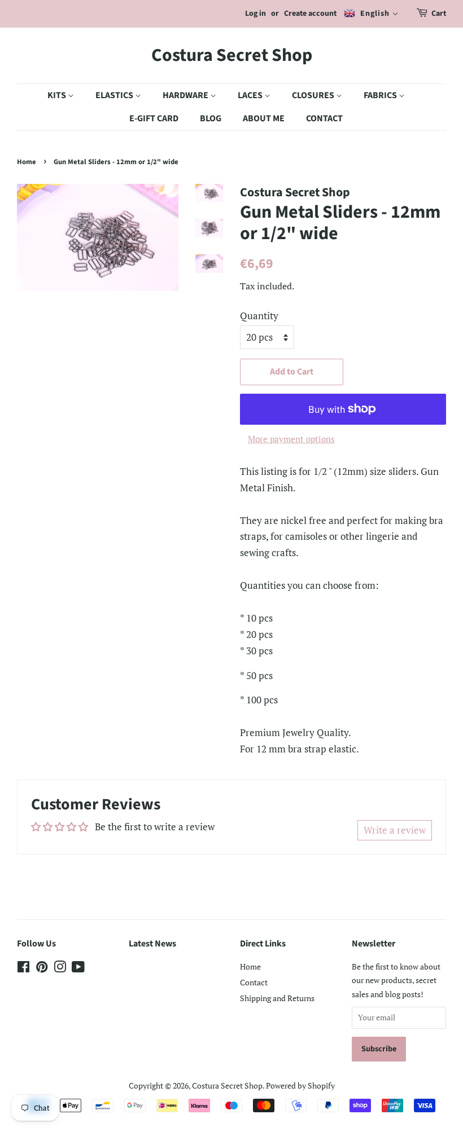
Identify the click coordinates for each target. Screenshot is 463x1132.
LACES (251, 95)
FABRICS (381, 95)
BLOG (210, 118)
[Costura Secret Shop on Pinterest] (42, 968)
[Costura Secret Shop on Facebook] (23, 968)
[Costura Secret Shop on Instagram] (60, 968)
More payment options (291, 438)
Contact (254, 982)
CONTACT (324, 118)
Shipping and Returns (277, 998)
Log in (255, 13)
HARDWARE (186, 95)
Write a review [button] (395, 829)
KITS (57, 95)
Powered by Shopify (300, 1085)
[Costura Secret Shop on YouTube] (78, 968)
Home (26, 162)
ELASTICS (115, 95)
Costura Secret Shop (231, 55)
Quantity (259, 315)
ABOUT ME (264, 118)
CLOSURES (314, 95)
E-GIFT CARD (153, 118)
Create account (310, 13)
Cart (438, 13)
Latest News (152, 943)
